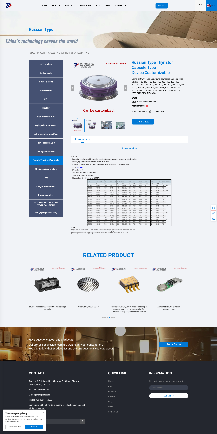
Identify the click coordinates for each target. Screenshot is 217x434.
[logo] (8, 5)
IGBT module (46, 64)
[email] (213, 218)
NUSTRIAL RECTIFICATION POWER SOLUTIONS (46, 203)
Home (44, 6)
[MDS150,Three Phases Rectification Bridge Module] (47, 284)
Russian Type (83, 53)
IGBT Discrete (46, 90)
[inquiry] (213, 207)
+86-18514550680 (44, 400)
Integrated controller (45, 186)
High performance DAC (45, 125)
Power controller (45, 195)
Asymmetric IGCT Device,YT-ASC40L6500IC (169, 308)
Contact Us (121, 6)
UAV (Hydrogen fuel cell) (46, 212)
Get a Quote (161, 6)
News (107, 6)
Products (70, 6)
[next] (125, 88)
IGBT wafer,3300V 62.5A (88, 307)
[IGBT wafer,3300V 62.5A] (88, 284)
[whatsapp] (213, 213)
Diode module (45, 73)
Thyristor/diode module (46, 169)
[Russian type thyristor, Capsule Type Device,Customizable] (99, 88)
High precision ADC (46, 116)
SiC (45, 99)
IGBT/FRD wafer (46, 82)
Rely (46, 178)
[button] (103, 317)
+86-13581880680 (40, 389)
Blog (98, 6)
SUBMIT (168, 396)
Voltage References (46, 151)
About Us (56, 6)
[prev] (72, 88)
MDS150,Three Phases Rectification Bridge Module (47, 308)
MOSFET (46, 108)
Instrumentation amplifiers (46, 134)
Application (85, 6)
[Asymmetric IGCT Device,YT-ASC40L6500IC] (169, 284)
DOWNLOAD (158, 111)
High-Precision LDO (46, 143)
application (81, 167)
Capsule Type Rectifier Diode (61, 53)
